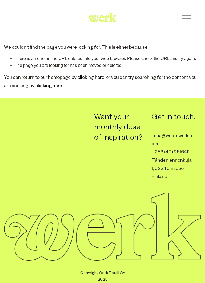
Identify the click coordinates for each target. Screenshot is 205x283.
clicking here (90, 77)
